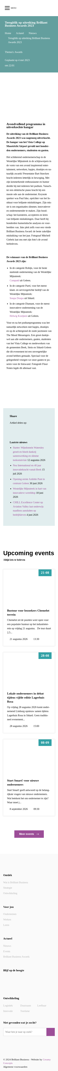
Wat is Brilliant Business (15, 882)
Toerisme (25, 1011)
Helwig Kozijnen (18, 316)
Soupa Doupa (17, 298)
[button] (12, 429)
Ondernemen (9, 914)
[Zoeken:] (25, 1032)
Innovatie (8, 1011)
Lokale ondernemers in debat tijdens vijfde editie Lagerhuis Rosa (25, 697)
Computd (14, 280)
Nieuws (7, 945)
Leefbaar (41, 1005)
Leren (6, 925)
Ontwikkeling (10, 893)
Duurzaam (25, 1005)
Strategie (7, 887)
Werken (7, 919)
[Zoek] (50, 1032)
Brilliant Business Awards (16, 956)
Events (6, 951)
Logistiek (8, 1005)
